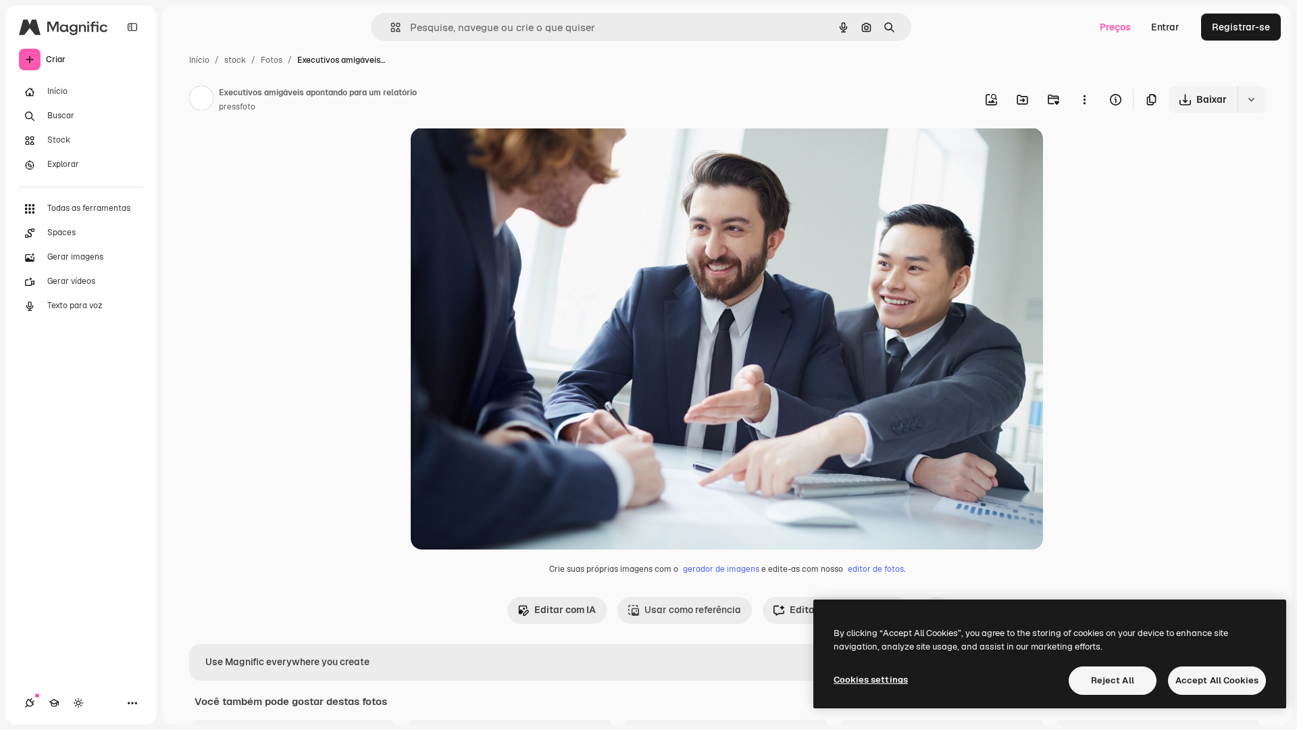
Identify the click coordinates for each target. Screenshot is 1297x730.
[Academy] (54, 703)
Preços (1115, 27)
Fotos (271, 60)
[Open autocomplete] (390, 27)
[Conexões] (30, 703)
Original (497, 153)
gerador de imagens (721, 569)
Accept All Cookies (1216, 680)
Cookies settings (871, 679)
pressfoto (237, 106)
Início (199, 60)
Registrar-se (1241, 27)
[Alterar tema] (78, 703)
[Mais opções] (1084, 99)
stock (235, 60)
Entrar (1165, 27)
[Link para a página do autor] (201, 100)
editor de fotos (876, 569)
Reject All (1112, 680)
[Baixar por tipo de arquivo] (1251, 99)
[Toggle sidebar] (132, 27)
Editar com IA (565, 610)
